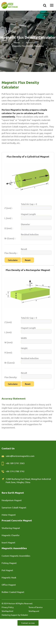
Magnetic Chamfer (11, 535)
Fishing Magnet (9, 563)
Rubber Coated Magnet (13, 592)
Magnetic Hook (9, 577)
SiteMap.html (7, 611)
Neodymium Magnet (12, 500)
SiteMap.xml (34, 611)
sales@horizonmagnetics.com (20, 455)
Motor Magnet (9, 514)
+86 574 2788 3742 (15, 471)
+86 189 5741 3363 (15, 463)
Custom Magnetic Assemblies (16, 555)
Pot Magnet (7, 570)
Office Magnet (9, 584)
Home (17, 42)
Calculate (13, 259)
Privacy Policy (8, 607)
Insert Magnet (8, 542)
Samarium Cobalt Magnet (14, 507)
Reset (28, 259)
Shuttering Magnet (11, 528)
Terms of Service (36, 607)
